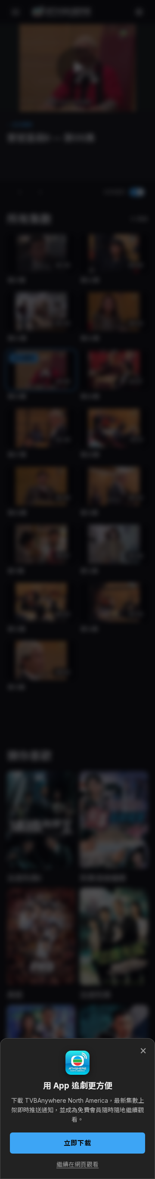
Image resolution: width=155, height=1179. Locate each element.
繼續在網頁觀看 (77, 1164)
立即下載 (77, 1143)
